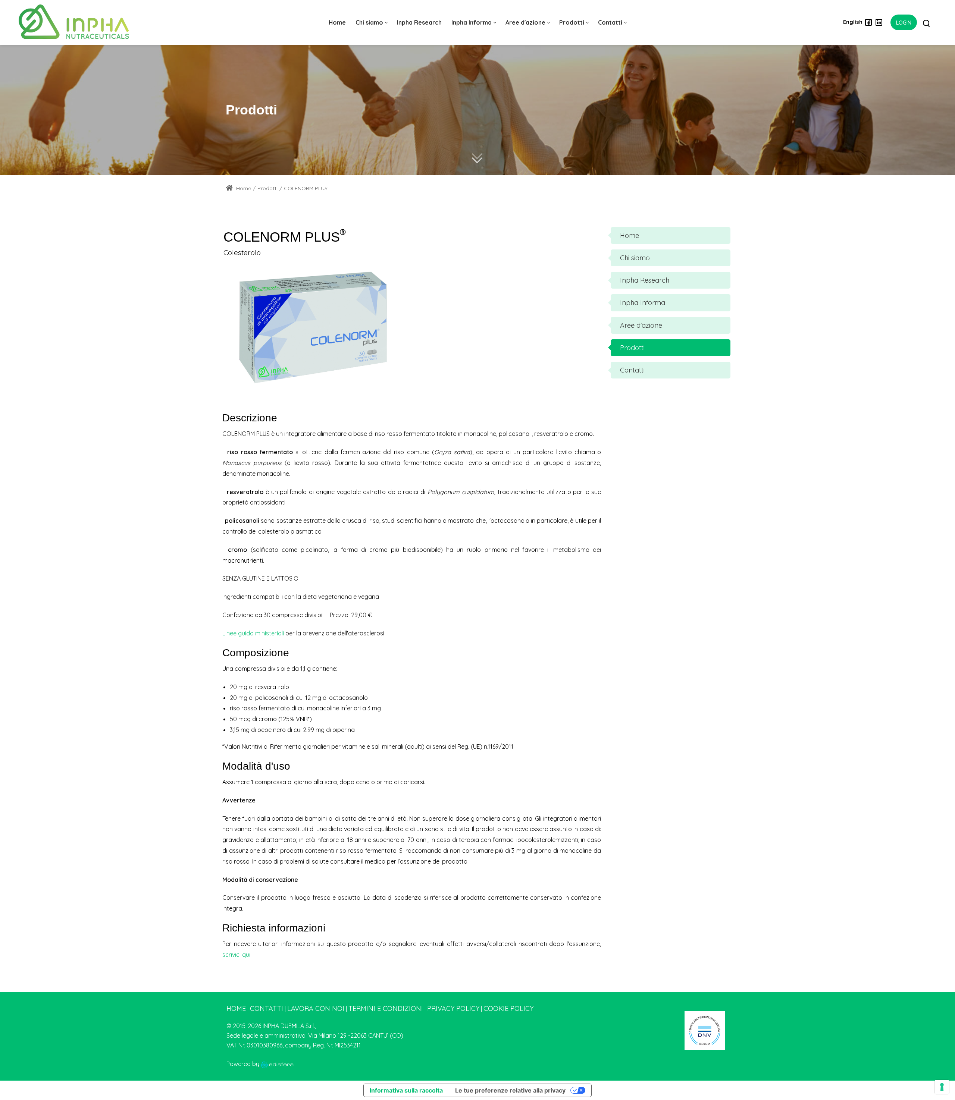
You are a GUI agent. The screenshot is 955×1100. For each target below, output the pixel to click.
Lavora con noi (315, 1008)
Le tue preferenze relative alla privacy (510, 1090)
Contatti (266, 1008)
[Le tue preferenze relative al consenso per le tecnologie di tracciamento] (942, 1087)
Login (903, 22)
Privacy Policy (453, 1008)
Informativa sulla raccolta (406, 1090)
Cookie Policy (508, 1008)
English (852, 22)
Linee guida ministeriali (253, 633)
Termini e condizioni (385, 1008)
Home (243, 188)
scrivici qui (236, 954)
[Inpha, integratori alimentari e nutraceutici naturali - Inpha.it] (74, 22)
